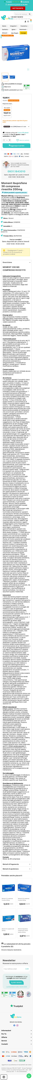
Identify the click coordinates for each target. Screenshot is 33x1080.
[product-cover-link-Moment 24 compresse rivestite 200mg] (25, 888)
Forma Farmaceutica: (10, 230)
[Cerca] (29, 14)
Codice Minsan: (8, 222)
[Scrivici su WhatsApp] (29, 1076)
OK (28, 969)
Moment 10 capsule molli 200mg (8, 929)
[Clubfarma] (7, 17)
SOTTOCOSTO (17, 8)
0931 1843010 (17, 982)
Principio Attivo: (8, 236)
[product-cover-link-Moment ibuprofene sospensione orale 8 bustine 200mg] (25, 918)
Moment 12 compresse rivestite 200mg (7, 899)
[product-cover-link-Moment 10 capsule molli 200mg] (8, 918)
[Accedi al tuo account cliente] (25, 21)
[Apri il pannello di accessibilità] (4, 1077)
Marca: (5, 218)
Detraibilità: (7, 226)
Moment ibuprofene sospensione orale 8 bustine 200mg (23, 930)
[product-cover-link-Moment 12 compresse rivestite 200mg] (8, 888)
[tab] (16, 262)
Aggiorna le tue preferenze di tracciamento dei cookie (16, 1064)
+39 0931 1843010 (17, 17)
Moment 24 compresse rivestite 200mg (23, 899)
